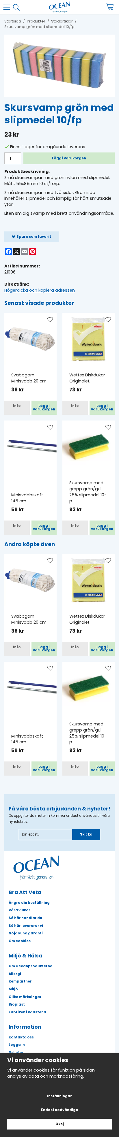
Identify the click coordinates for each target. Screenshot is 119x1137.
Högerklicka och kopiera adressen (39, 290)
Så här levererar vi (26, 925)
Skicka (86, 834)
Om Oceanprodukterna (31, 966)
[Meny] (8, 7)
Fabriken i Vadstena (27, 1012)
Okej (59, 1124)
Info (17, 405)
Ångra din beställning (29, 902)
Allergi (15, 974)
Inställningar (59, 1096)
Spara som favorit (33, 236)
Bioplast (17, 1004)
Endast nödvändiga (59, 1110)
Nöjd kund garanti (26, 933)
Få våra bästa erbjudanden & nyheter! (59, 808)
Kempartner (20, 981)
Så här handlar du (25, 918)
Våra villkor (19, 910)
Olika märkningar (25, 997)
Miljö (13, 989)
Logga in (17, 1044)
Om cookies (20, 941)
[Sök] (18, 7)
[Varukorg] (111, 7)
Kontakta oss (21, 1037)
